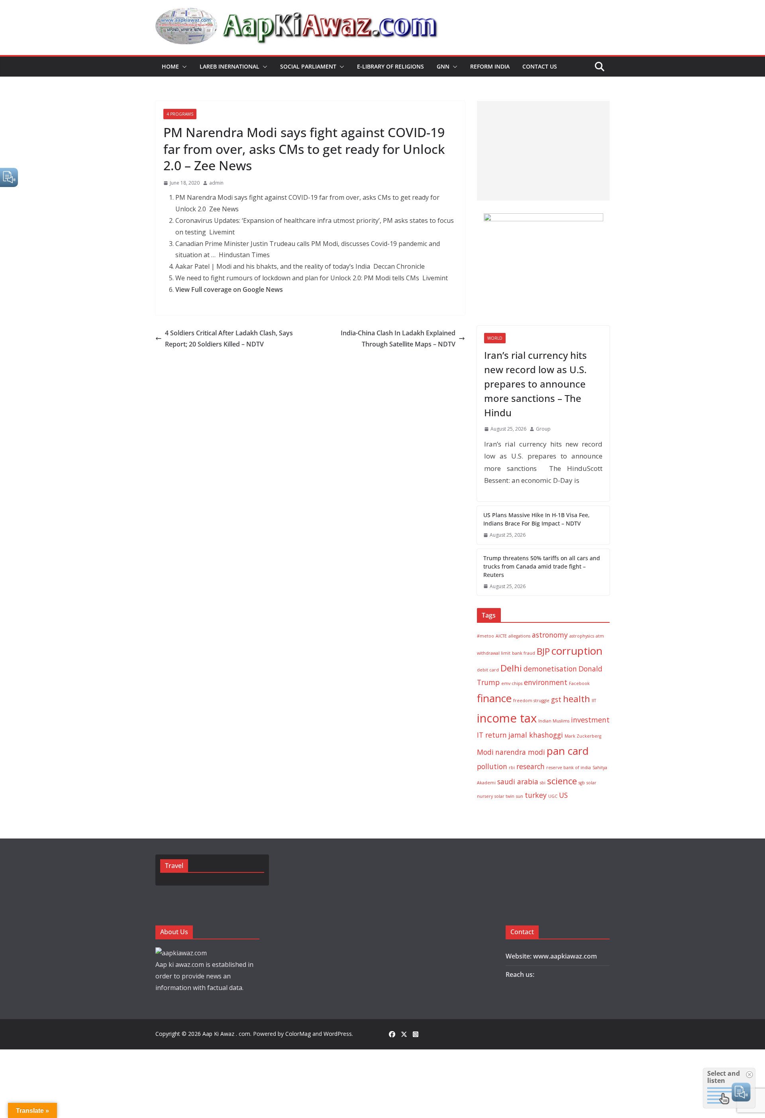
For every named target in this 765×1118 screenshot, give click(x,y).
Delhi (511, 668)
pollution (492, 766)
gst (556, 699)
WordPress (338, 1033)
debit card (488, 670)
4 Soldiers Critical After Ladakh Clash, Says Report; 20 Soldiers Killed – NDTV (229, 339)
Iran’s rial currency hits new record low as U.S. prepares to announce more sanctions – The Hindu (535, 383)
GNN (443, 66)
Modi (485, 752)
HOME (170, 66)
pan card (567, 751)
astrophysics (581, 636)
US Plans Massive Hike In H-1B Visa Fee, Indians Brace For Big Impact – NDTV (536, 519)
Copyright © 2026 (178, 1033)
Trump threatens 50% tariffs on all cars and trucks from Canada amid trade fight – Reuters (541, 566)
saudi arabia (517, 781)
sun (519, 796)
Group (543, 428)
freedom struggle (531, 700)
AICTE (501, 636)
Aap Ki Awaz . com (226, 1033)
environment (545, 682)
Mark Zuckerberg (583, 736)
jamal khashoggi (535, 735)
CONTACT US (539, 66)
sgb (582, 782)
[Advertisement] (543, 151)
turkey (536, 795)
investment (590, 719)
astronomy (550, 635)
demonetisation (550, 668)
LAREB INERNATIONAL (229, 66)
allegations (519, 636)
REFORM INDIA (490, 66)
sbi (542, 782)
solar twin (504, 796)
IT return (492, 735)
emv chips (511, 683)
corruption (576, 651)
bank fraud (523, 653)
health (576, 699)
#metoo (485, 636)
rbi (512, 767)
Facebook (579, 683)
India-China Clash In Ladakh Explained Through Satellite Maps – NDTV (398, 339)
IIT (594, 700)
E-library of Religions (390, 66)
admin (216, 182)
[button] (183, 66)
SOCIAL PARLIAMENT (308, 66)
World (494, 338)
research (530, 766)
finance (494, 698)
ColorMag (298, 1033)
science (562, 781)
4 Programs (180, 114)
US (563, 795)
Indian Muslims (553, 721)
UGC (552, 796)
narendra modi (520, 752)
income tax (507, 718)
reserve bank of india (568, 767)
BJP (543, 651)
